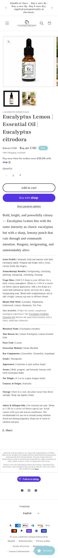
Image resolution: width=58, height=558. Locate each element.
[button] (7, 23)
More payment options (29, 206)
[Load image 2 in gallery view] (29, 98)
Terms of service (21, 546)
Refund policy (26, 541)
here (37, 469)
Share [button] (9, 430)
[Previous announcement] (6, 8)
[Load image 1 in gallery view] (11, 98)
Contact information (19, 551)
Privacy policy (43, 541)
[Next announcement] (52, 8)
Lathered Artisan (27, 536)
